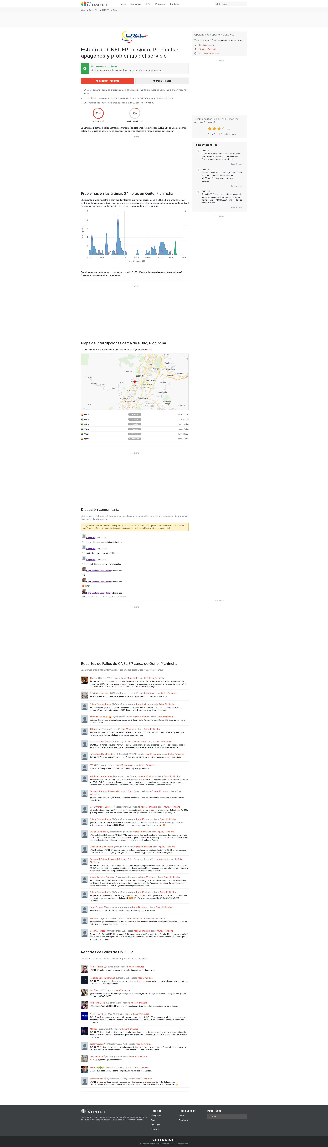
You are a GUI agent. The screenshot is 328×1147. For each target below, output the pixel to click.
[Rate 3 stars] (219, 129)
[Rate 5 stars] (229, 129)
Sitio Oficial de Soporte (208, 53)
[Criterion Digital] (164, 1140)
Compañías (136, 4)
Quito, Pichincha (169, 693)
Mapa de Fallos (163, 81)
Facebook (183, 1120)
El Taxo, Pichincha (155, 678)
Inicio (123, 4)
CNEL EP (105, 10)
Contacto (174, 4)
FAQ (148, 4)
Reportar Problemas (109, 81)
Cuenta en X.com (206, 45)
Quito (148, 349)
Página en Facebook (207, 49)
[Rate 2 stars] (214, 129)
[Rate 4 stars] (224, 129)
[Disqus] (135, 565)
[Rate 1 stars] (210, 129)
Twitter (182, 1115)
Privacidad (160, 4)
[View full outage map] (135, 382)
